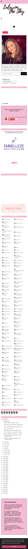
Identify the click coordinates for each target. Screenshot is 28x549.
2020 (4, 467)
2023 (4, 460)
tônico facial (19, 392)
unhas (5, 395)
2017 (4, 473)
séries (17, 376)
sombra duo (7, 369)
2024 (4, 458)
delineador (7, 271)
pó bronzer (7, 341)
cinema (6, 260)
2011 (4, 485)
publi (17, 338)
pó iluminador (8, 346)
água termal (19, 398)
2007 (4, 493)
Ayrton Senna (20, 219)
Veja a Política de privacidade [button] (13, 543)
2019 (4, 469)
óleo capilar (7, 402)
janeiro (6, 454)
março (5, 450)
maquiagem (7, 311)
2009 (4, 489)
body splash (7, 252)
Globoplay (19, 232)
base (17, 247)
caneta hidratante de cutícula (18, 256)
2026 (4, 419)
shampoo (6, 357)
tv (4, 392)
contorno (6, 262)
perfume (6, 326)
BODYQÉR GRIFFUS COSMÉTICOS (12, 430)
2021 (4, 464)
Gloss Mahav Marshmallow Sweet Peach (13, 424)
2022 (4, 462)
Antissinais (7, 219)
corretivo (18, 262)
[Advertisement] (14, 190)
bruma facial (19, 252)
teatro (18, 389)
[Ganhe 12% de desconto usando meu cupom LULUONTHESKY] (14, 168)
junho (5, 444)
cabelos (6, 257)
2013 (4, 481)
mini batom (19, 311)
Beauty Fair (19, 223)
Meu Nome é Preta (8, 428)
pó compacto (19, 341)
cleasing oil (19, 260)
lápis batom (7, 309)
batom (5, 250)
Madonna (18, 236)
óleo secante (19, 405)
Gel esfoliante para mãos (6, 231)
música (6, 323)
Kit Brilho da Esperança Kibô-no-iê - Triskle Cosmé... (12, 439)
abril (5, 448)
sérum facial (7, 385)
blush (17, 250)
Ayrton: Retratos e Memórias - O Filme (13, 433)
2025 (4, 456)
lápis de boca (19, 309)
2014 (4, 479)
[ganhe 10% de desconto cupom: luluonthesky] (14, 155)
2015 (4, 477)
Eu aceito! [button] (14, 546)
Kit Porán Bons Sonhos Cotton (11, 422)
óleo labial (7, 405)
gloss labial (7, 298)
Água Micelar (7, 398)
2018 (4, 471)
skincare (6, 365)
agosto (6, 421)
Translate (13, 83)
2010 (4, 487)
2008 (4, 491)
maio (5, 446)
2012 (4, 483)
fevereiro (6, 452)
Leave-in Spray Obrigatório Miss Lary (12, 426)
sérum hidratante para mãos (19, 384)
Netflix (18, 239)
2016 (4, 475)
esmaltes (6, 283)
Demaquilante (20, 227)
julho (5, 442)
